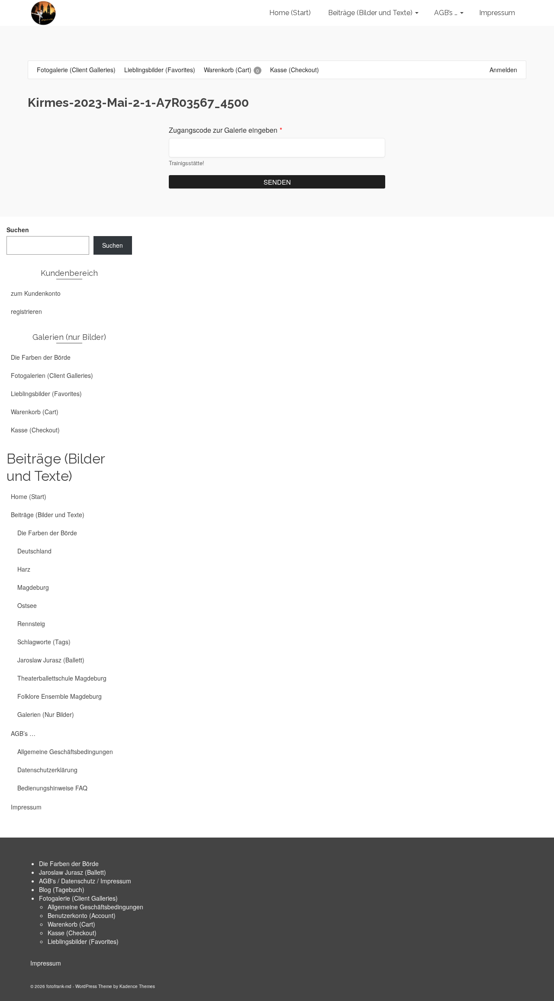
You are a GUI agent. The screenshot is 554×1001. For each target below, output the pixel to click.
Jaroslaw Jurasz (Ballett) (72, 872)
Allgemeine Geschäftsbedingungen (95, 906)
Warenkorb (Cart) (71, 924)
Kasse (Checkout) (72, 932)
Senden (277, 181)
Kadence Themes (137, 986)
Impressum (45, 963)
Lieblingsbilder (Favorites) (83, 941)
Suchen (17, 229)
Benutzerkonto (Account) (82, 915)
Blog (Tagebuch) (61, 889)
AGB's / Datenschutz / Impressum (85, 880)
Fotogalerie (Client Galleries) (78, 898)
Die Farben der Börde (69, 863)
